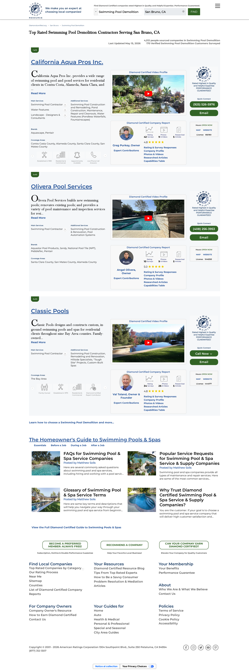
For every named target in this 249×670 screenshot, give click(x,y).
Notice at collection (106, 666)
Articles (99, 586)
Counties (36, 585)
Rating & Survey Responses (160, 147)
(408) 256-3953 (204, 229)
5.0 (145, 266)
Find (194, 11)
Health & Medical (107, 619)
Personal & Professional (111, 623)
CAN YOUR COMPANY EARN (184, 545)
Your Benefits (169, 568)
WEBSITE (207, 130)
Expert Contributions (126, 150)
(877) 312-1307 (37, 650)
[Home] (35, 11)
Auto (97, 615)
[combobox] (120, 11)
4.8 (146, 142)
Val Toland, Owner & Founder (126, 396)
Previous (32, 155)
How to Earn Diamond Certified (52, 615)
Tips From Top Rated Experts (115, 573)
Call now (202, 353)
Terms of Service (171, 610)
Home (98, 610)
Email (204, 113)
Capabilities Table (154, 161)
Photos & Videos (153, 154)
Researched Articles (156, 157)
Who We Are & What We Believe (183, 589)
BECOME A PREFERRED (65, 545)
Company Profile (154, 150)
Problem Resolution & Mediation (118, 581)
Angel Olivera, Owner (126, 271)
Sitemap (35, 581)
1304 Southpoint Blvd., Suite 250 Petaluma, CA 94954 (133, 647)
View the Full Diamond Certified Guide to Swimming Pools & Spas (76, 527)
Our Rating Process (43, 572)
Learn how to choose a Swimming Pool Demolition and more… (71, 422)
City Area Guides (106, 632)
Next (105, 155)
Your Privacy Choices (134, 666)
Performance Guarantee (177, 573)
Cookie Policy (169, 619)
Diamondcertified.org (38, 25)
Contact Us (167, 594)
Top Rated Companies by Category (55, 568)
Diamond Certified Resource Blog (119, 568)
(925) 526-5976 (204, 104)
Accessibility (168, 623)
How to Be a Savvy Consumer (116, 577)
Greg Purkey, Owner (126, 145)
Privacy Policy (169, 615)
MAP (198, 130)
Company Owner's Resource (50, 610)
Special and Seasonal (110, 628)
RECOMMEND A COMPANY (124, 545)
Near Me (35, 576)
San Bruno (54, 25)
